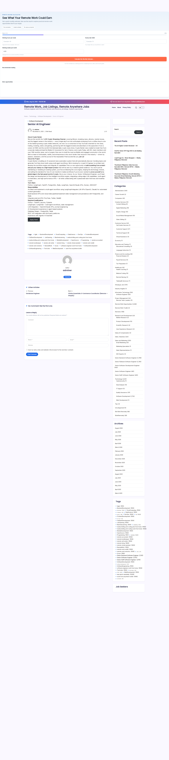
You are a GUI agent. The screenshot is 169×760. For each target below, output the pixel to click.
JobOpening (48, 237)
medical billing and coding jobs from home (79, 237)
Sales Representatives (123, 350)
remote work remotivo (35, 245)
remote (134, 535)
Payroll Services (121, 260)
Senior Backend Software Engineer (130, 555)
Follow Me (67, 277)
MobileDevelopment (63, 240)
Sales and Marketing (121, 340)
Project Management (121, 298)
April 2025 (118, 489)
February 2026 (119, 451)
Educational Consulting (123, 246)
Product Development (123, 321)
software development (123, 564)
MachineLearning (60, 237)
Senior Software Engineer (127, 557)
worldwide (120, 578)
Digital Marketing (121, 208)
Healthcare (118, 267)
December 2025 (120, 459)
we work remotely (125, 574)
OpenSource (75, 240)
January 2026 (119, 455)
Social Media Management (124, 215)
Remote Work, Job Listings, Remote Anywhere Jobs (56, 106)
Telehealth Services (122, 281)
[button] (136, 107)
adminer (37, 129)
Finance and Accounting (122, 254)
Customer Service (120, 223)
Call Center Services (122, 225)
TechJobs (47, 248)
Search (116, 129)
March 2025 (118, 493)
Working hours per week (9, 37)
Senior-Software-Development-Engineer (127, 365)
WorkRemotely (119, 415)
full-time (120, 518)
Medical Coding (121, 273)
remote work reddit (88, 243)
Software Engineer (121, 294)
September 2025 (120, 470)
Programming (85, 240)
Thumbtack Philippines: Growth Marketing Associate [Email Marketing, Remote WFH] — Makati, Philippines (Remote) (128, 176)
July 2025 (118, 478)
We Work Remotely (121, 411)
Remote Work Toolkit (121, 308)
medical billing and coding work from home (41, 240)
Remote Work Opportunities (123, 304)
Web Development (122, 400)
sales (139, 551)
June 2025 (118, 482)
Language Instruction (122, 250)
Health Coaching (121, 269)
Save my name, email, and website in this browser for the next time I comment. (50, 350)
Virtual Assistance (121, 237)
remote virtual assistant (73, 243)
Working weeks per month (9, 47)
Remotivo (118, 312)
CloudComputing (60, 234)
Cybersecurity (120, 381)
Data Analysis (120, 385)
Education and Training (122, 244)
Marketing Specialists (122, 346)
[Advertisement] (84, 6)
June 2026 (118, 436)
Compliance (120, 512)
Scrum (56, 245)
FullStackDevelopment (35, 237)
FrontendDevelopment (91, 234)
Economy (118, 240)
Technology (32, 116)
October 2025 (119, 466)
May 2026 (118, 439)
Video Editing (120, 219)
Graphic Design (120, 212)
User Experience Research (124, 329)
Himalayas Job (119, 285)
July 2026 (118, 432)
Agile (35, 234)
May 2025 (118, 485)
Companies (118, 198)
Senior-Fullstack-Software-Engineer (126, 361)
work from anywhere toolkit (74, 248)
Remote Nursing (121, 277)
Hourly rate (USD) (90, 37)
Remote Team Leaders (123, 300)
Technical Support (121, 233)
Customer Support (121, 229)
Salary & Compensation (122, 333)
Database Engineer (33, 293)
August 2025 (119, 474)
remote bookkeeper (35, 243)
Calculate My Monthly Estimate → (84, 59)
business (120, 510)
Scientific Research (122, 325)
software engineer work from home (71, 245)
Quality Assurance (121, 392)
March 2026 (118, 447)
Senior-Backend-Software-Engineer (126, 358)
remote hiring (61, 243)
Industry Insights (120, 288)
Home (26, 116)
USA (119, 572)
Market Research (121, 317)
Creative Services (120, 202)
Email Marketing (121, 342)
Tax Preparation (121, 263)
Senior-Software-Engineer (123, 371)
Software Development (44, 116)
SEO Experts (120, 354)
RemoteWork (48, 245)
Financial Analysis (121, 256)
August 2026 (119, 428)
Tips (116, 404)
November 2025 (120, 462)
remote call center (49, 243)
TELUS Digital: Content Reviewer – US (125, 146)
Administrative (119, 190)
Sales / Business (120, 337)
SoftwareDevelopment (90, 245)
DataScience (71, 234)
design (119, 514)
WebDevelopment (58, 248)
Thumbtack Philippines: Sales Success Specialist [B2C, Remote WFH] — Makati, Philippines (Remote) (127, 167)
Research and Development (123, 315)
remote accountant (97, 240)
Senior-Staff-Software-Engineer (124, 375)
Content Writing (121, 204)
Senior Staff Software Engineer (128, 560)
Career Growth (119, 194)
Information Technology (122, 292)
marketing (137, 524)
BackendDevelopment (46, 234)
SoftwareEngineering (35, 248)
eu (138, 514)
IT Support (119, 388)
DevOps (80, 234)
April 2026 (118, 443)
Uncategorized (119, 408)
